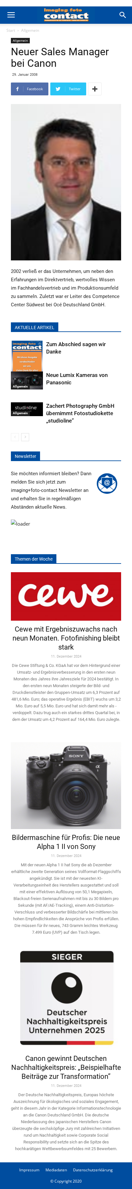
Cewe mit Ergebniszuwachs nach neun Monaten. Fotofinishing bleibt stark (66, 638)
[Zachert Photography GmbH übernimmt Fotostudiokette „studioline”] (27, 409)
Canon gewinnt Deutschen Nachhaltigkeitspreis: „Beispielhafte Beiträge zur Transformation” (66, 1067)
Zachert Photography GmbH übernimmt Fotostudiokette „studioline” (80, 413)
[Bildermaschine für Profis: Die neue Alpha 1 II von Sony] (66, 781)
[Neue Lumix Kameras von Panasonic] (27, 380)
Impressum (29, 1170)
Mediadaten (56, 1170)
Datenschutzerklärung (93, 1170)
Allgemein (30, 30)
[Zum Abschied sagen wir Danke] (27, 362)
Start (10, 30)
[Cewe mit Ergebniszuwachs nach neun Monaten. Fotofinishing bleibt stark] (66, 596)
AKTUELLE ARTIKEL (34, 327)
